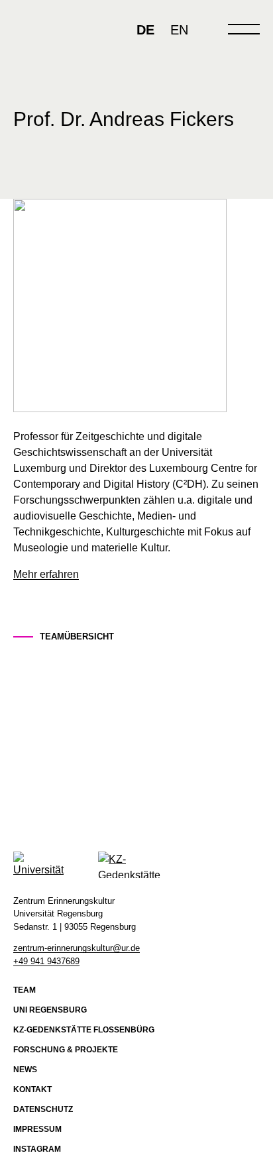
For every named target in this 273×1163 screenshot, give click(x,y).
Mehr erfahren (46, 574)
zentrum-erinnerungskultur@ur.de (76, 948)
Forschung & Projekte (65, 1049)
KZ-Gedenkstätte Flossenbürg (83, 1029)
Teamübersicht (77, 636)
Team (24, 990)
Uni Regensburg (50, 1010)
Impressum (37, 1129)
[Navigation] (244, 29)
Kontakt (32, 1089)
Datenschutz (43, 1109)
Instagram (37, 1149)
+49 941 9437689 (46, 961)
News (25, 1069)
